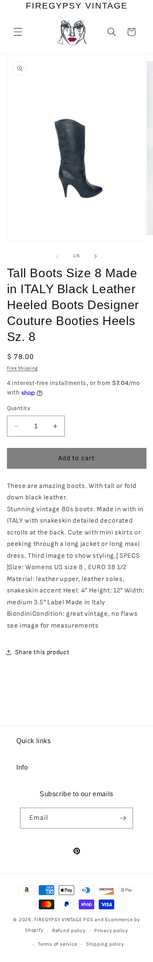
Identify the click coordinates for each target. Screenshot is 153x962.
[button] (18, 32)
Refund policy (69, 931)
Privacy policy (111, 931)
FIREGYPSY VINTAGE (58, 920)
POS (88, 920)
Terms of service (57, 944)
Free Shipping (22, 368)
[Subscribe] (123, 818)
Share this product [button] (42, 652)
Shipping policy (105, 944)
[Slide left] (58, 256)
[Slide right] (95, 256)
